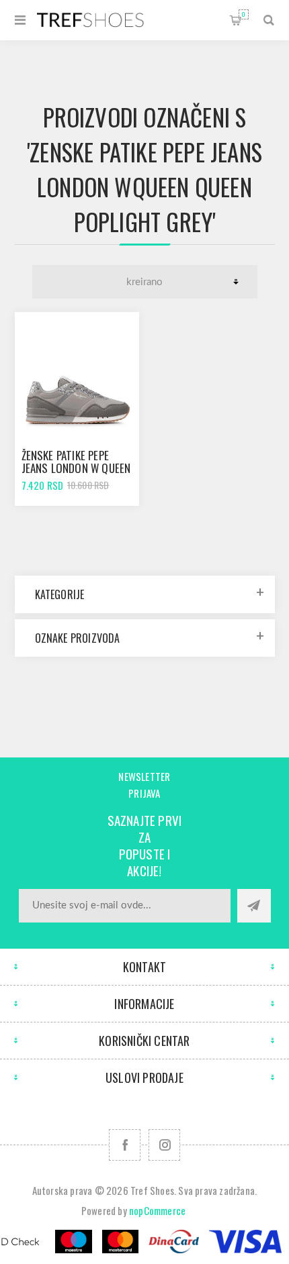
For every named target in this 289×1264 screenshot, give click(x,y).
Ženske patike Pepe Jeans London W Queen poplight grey (76, 468)
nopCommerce (157, 1210)
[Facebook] (124, 1145)
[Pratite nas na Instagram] (164, 1145)
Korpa (243, 14)
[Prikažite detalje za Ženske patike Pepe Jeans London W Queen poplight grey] (77, 374)
